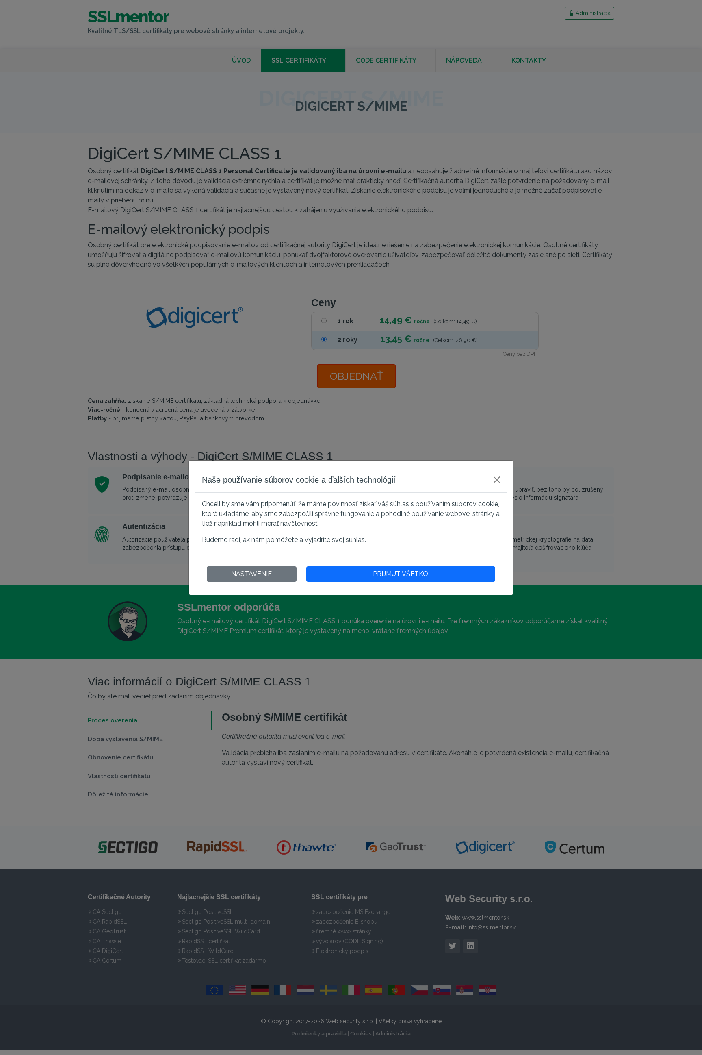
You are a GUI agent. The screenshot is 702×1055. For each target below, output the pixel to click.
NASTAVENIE (251, 574)
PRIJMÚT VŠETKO (400, 574)
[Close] (496, 479)
